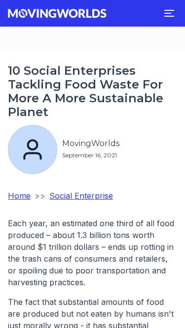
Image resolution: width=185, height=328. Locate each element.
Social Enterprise (81, 196)
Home (19, 196)
